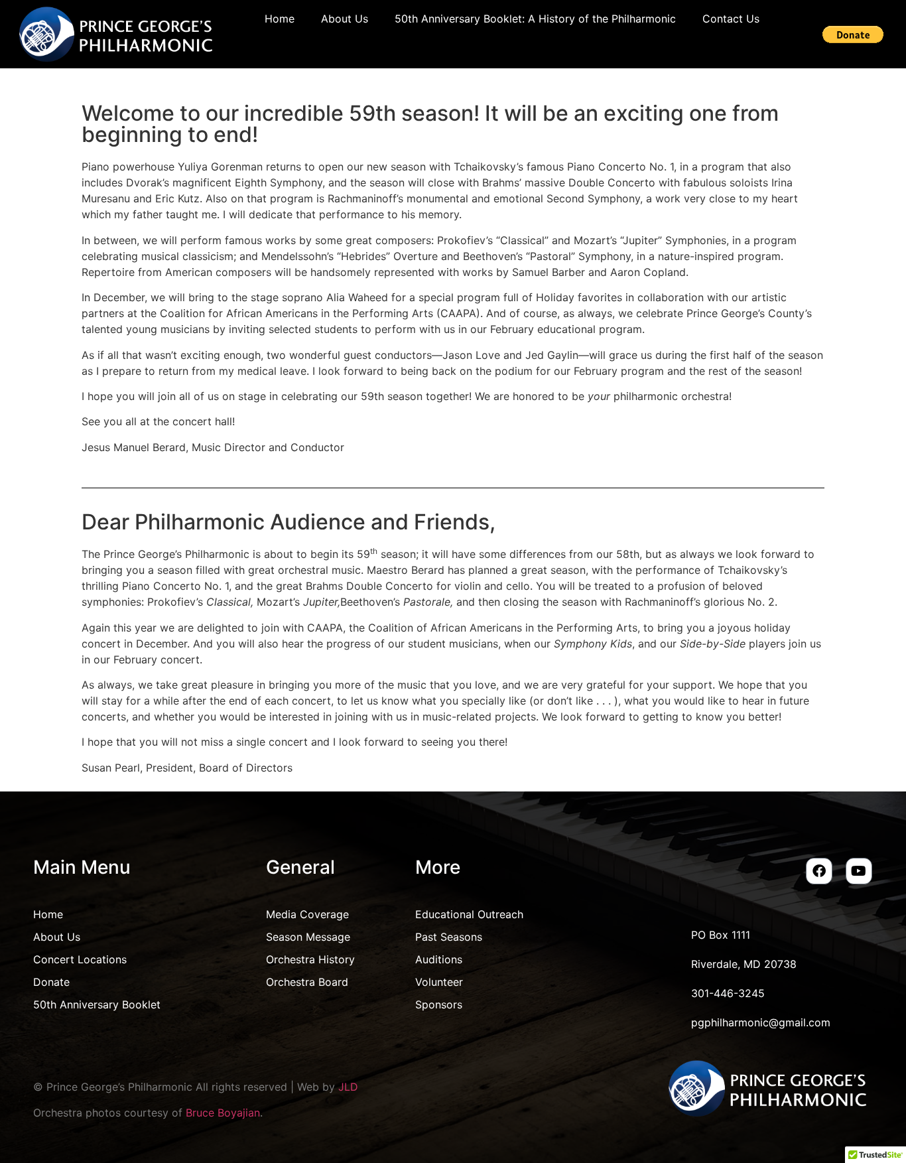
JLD (348, 1086)
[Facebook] (819, 871)
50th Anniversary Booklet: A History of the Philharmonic (535, 18)
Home (279, 18)
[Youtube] (859, 871)
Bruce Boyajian (223, 1112)
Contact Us (730, 18)
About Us (344, 18)
